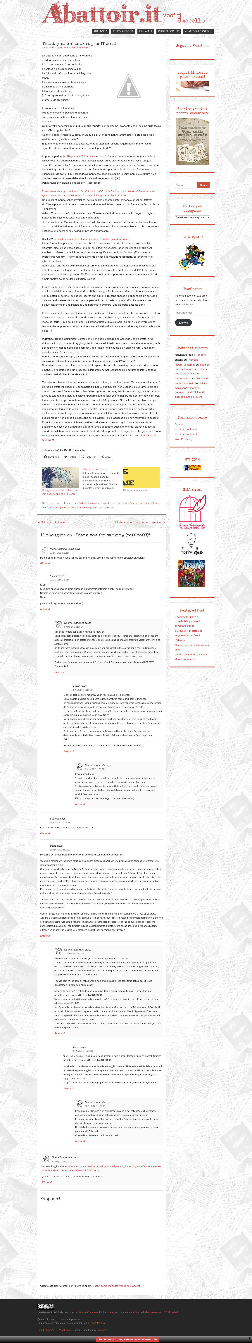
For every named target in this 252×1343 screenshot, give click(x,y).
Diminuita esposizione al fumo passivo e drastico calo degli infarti (91, 239)
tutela (95, 507)
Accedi (179, 424)
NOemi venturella (185, 364)
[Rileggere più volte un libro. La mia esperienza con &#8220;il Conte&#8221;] (60, 477)
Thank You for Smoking (79, 507)
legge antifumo (151, 503)
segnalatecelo (98, 1323)
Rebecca (201, 354)
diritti (119, 503)
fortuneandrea (183, 378)
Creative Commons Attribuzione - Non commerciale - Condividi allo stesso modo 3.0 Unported (128, 1312)
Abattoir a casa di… (198, 31)
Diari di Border (168, 31)
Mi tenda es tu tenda (51, 522)
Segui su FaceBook (192, 46)
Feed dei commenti (186, 434)
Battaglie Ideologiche (89, 503)
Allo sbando (202, 378)
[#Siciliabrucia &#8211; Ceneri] (102, 478)
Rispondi (45, 563)
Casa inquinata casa (135, 490)
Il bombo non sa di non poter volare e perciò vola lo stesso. (192, 369)
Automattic (102, 1330)
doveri (126, 503)
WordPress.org (183, 439)
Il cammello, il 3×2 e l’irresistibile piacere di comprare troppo (188, 621)
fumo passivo (136, 503)
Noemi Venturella (80, 47)
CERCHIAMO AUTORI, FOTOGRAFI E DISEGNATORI (127, 1339)
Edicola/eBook (123, 31)
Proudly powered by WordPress (54, 1330)
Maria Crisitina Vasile (62, 548)
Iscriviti (183, 322)
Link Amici (145, 31)
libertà (45, 507)
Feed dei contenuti (186, 429)
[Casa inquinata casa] (141, 477)
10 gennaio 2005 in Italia (81, 156)
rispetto (53, 507)
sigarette (62, 507)
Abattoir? (100, 31)
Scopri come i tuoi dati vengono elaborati (116, 1286)
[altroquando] (191, 573)
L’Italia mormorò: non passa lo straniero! (140, 522)
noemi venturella (184, 383)
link (111, 507)
